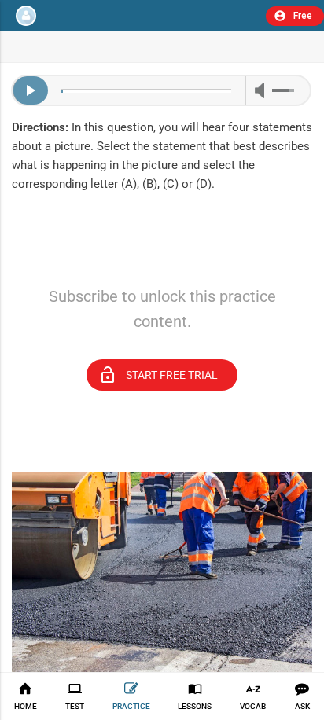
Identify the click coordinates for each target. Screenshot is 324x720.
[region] (162, 262)
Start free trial (158, 375)
